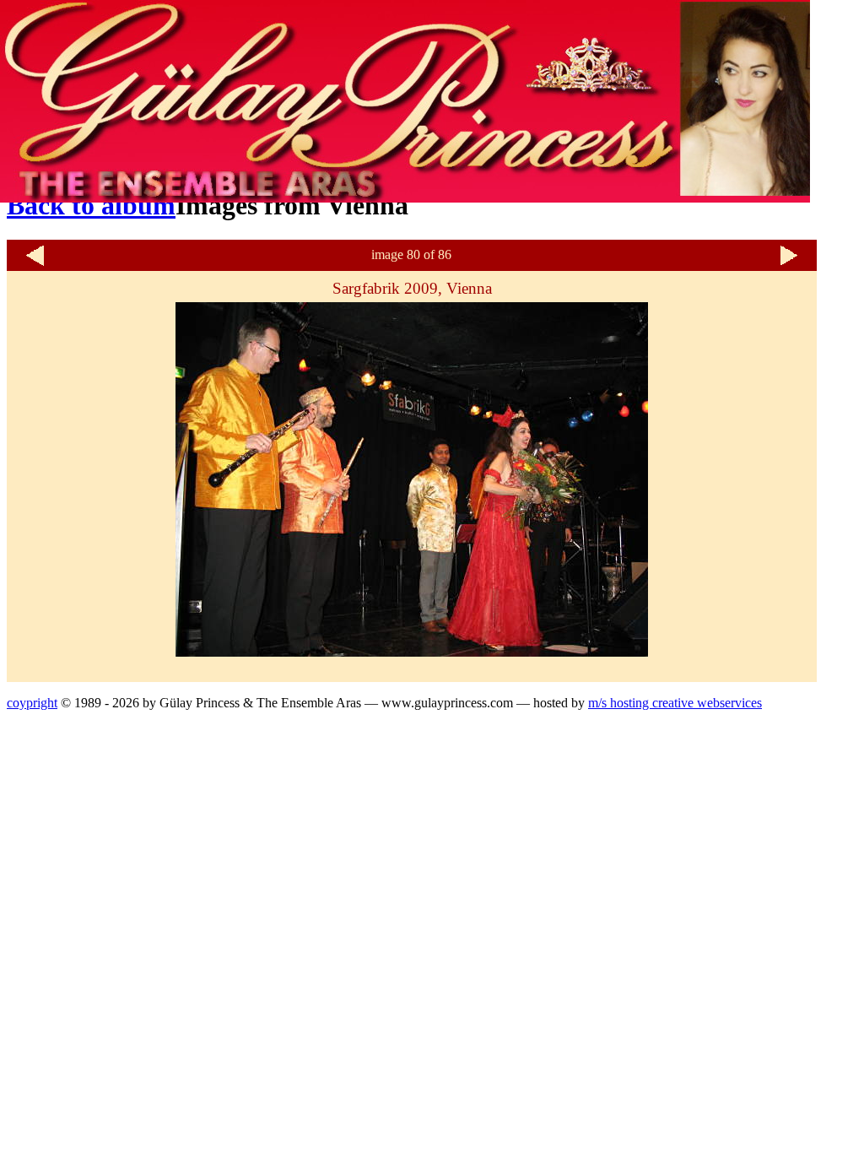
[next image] (789, 264)
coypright (32, 703)
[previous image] (34, 264)
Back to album (91, 205)
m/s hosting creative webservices (675, 703)
